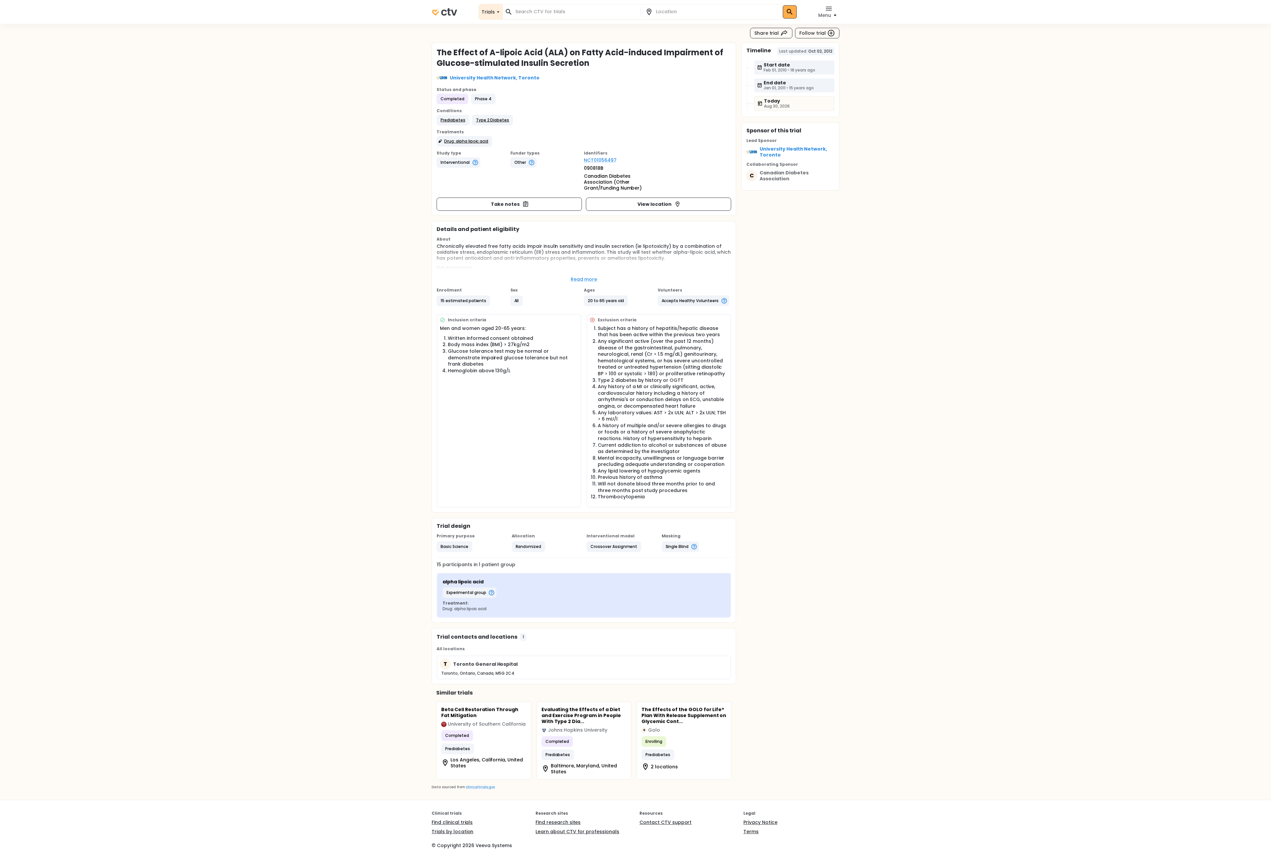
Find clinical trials (452, 822)
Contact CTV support (665, 822)
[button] (453, 120)
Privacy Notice (760, 822)
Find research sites (558, 822)
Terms (751, 832)
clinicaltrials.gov (480, 787)
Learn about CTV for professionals (577, 832)
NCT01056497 (600, 160)
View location (654, 204)
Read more (584, 279)
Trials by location (452, 832)
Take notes (505, 204)
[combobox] (575, 12)
